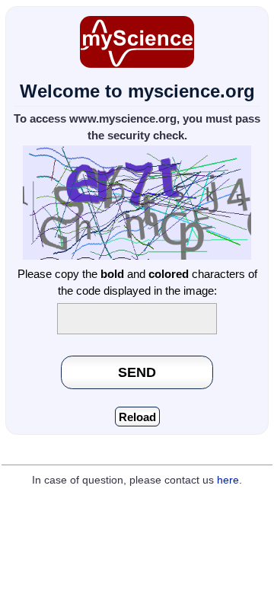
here (228, 480)
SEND (137, 372)
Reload (137, 416)
